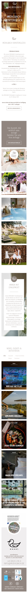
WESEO (22, 588)
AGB (5, 588)
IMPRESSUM (19, 587)
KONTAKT (7, 587)
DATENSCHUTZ (11, 588)
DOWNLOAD (13, 587)
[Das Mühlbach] (15, 6)
